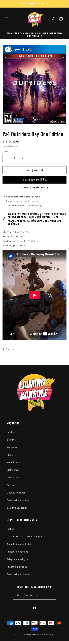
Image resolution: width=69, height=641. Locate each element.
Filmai (10, 454)
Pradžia (11, 432)
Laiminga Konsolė (31, 635)
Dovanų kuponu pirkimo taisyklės (25, 536)
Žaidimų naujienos (17, 507)
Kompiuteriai (14, 462)
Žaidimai (11, 439)
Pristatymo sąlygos (17, 551)
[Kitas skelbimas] (62, 3)
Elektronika (13, 470)
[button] (6, 19)
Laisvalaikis (13, 477)
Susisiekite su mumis (19, 500)
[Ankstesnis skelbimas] (6, 3)
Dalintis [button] (10, 349)
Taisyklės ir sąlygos (17, 559)
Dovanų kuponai (16, 492)
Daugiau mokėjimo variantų (34, 188)
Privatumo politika (17, 566)
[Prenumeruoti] (52, 596)
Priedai (10, 485)
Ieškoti (10, 529)
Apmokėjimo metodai (19, 544)
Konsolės (12, 447)
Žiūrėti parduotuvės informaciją (24, 205)
